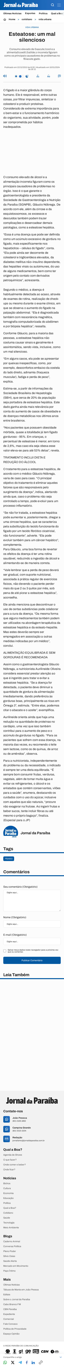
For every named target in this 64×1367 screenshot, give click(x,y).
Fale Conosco (10, 1324)
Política (43, 13)
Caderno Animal (11, 1241)
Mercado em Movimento (15, 1266)
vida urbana (45, 19)
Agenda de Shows (12, 1155)
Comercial (8, 1319)
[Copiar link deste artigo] (41, 1363)
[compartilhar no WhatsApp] (5, 1363)
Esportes (30, 13)
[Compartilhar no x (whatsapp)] (12, 1363)
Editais (6, 1294)
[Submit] (52, 5)
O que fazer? (10, 1160)
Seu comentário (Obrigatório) (20, 886)
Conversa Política (12, 1246)
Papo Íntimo (9, 1271)
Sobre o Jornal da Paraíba (16, 1299)
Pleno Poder (9, 1251)
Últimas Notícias (12, 13)
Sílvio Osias (9, 1256)
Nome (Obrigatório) (14, 917)
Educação (8, 1198)
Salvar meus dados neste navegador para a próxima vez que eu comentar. (33, 951)
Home (12, 19)
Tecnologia (8, 1223)
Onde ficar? (9, 1169)
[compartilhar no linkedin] (33, 1363)
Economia (8, 1193)
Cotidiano (8, 1213)
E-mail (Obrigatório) (15, 934)
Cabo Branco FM (12, 1304)
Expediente (9, 1314)
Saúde (6, 1218)
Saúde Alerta (10, 1261)
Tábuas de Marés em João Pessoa (21, 1290)
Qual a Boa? (9, 1208)
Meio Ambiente (11, 1227)
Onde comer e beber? (14, 1165)
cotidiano (27, 19)
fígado (8, 859)
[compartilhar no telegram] (20, 1362)
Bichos (6, 1183)
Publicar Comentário (32, 960)
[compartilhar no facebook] (27, 1363)
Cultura (7, 1188)
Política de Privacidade (14, 1329)
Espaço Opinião (11, 1334)
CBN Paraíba (10, 1309)
